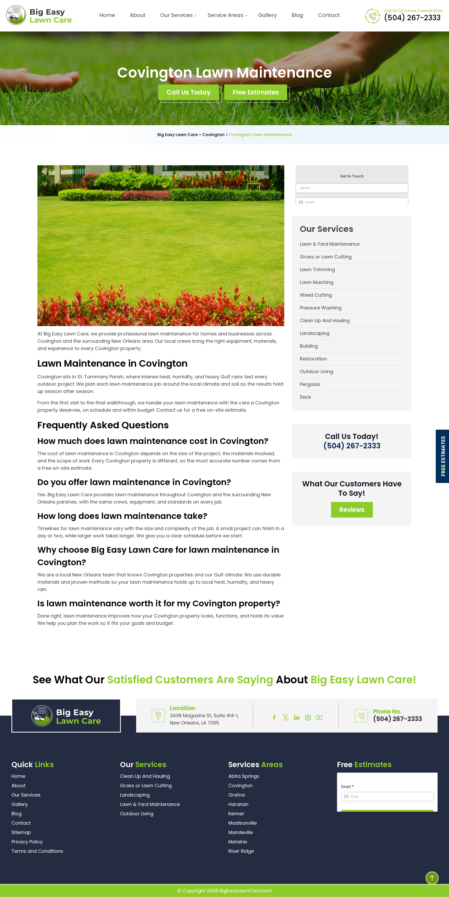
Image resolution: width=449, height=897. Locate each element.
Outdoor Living (316, 371)
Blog (297, 15)
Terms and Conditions (37, 851)
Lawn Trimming (317, 269)
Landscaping (314, 333)
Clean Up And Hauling (325, 320)
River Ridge (241, 851)
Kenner (236, 813)
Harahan (238, 804)
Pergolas (310, 384)
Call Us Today (189, 92)
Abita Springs (243, 776)
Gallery (267, 15)
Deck (305, 397)
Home (107, 15)
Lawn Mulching (316, 282)
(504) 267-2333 (412, 17)
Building (309, 346)
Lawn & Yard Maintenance (330, 244)
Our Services (176, 15)
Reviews (352, 509)
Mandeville (240, 832)
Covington (240, 785)
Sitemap (21, 832)
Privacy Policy (27, 841)
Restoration (313, 358)
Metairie (237, 841)
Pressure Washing (320, 307)
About (138, 15)
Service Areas (225, 15)
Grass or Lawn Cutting (326, 256)
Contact (329, 15)
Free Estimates (256, 92)
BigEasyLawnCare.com (246, 890)
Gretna (236, 795)
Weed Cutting (316, 295)
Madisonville (242, 823)
